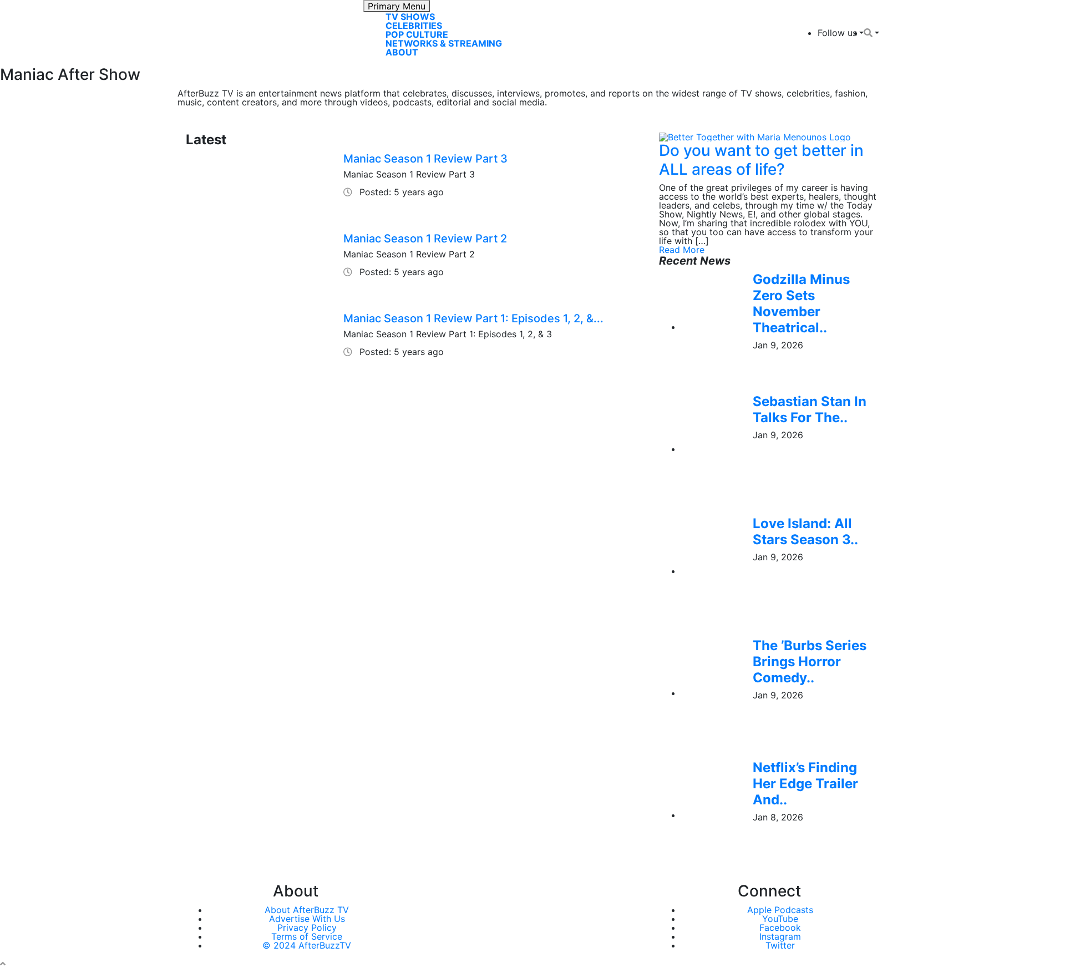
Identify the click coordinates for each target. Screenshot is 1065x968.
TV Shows (410, 16)
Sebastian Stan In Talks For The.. (809, 409)
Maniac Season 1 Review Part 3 (425, 158)
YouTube (780, 918)
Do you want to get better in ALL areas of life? (761, 160)
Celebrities (414, 25)
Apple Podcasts (780, 909)
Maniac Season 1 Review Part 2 (425, 238)
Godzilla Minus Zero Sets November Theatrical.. (801, 303)
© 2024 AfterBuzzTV (306, 945)
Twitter (780, 945)
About (402, 52)
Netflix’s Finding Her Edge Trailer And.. (805, 783)
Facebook (780, 927)
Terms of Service (306, 936)
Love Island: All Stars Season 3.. (805, 531)
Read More (681, 249)
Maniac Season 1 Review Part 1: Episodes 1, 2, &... (473, 318)
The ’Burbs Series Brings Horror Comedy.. (809, 661)
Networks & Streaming (444, 43)
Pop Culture (417, 34)
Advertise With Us (307, 918)
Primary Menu (396, 6)
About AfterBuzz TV (307, 909)
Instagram (780, 936)
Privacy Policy (307, 927)
